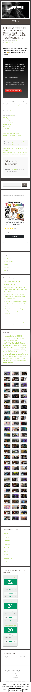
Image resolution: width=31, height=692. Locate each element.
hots (14, 348)
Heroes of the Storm (21, 345)
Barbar (12, 336)
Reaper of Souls (16, 354)
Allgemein (13, 142)
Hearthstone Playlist (8, 122)
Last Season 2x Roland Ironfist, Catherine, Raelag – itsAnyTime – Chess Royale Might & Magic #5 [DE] (15, 289)
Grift (22, 343)
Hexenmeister (7, 348)
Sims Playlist (6, 128)
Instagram (22, 348)
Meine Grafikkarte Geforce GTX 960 (12, 135)
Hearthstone (10, 345)
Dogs (20, 338)
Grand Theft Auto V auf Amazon (11, 133)
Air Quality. (12, 577)
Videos (12, 115)
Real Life (6, 267)
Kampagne (8, 350)
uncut (17, 358)
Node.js (25, 352)
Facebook (7, 544)
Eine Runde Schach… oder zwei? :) (12, 325)
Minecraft (11, 352)
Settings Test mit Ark (9, 316)
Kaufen (14, 236)
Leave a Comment (9, 42)
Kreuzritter (16, 350)
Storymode (19, 356)
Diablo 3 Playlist (7, 120)
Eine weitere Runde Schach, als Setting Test (15, 322)
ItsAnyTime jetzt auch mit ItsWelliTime (13, 281)
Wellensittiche (8, 558)
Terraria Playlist (7, 126)
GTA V (19, 144)
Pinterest (6, 537)
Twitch (6, 533)
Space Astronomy (13, 356)
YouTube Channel (17, 106)
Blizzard (18, 336)
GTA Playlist (6, 118)
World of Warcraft (16, 360)
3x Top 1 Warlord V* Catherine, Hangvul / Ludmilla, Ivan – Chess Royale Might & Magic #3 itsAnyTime (15, 311)
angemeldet (14, 169)
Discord (6, 547)
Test (4, 358)
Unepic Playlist (7, 124)
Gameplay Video (13, 144)
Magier (5, 352)
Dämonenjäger (8, 340)
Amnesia (5, 336)
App (9, 336)
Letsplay (23, 350)
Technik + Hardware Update (11, 284)
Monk (17, 352)
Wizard (7, 360)
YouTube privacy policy (11, 77)
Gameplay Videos (20, 142)
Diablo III (14, 338)
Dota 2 (23, 338)
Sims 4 (6, 356)
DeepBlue (7, 338)
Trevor (7, 358)
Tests (5, 270)
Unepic (21, 358)
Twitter (12, 111)
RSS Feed (15, 677)
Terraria (24, 356)
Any (16, 40)
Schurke (25, 354)
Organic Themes (21, 675)
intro (4, 350)
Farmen (15, 340)
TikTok (6, 555)
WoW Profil (10, 362)
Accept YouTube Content (12, 90)
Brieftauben (7, 562)
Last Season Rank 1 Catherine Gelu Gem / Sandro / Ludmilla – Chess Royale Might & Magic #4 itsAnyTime (15, 296)
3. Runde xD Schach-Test (10, 319)
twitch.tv (12, 358)
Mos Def (21, 352)
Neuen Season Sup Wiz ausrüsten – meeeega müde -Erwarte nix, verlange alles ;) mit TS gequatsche (15, 304)
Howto (5, 264)
